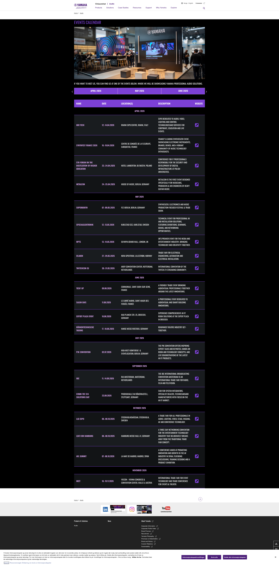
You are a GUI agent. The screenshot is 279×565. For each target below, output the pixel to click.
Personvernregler (16, 563)
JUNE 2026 (183, 90)
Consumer (199, 3)
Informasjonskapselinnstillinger (193, 557)
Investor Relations (147, 544)
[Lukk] (275, 557)
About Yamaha (146, 521)
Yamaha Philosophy (147, 536)
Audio (111, 4)
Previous (72, 88)
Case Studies (123, 7)
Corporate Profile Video (148, 528)
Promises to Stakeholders (149, 539)
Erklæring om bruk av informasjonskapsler (36, 563)
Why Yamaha (161, 7)
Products (98, 7)
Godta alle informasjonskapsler (235, 557)
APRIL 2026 (96, 90)
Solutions (110, 7)
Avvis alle (214, 557)
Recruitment (145, 534)
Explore (174, 7)
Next (206, 88)
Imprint (6, 563)
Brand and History (147, 541)
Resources (137, 7)
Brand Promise (146, 531)
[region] (139, 557)
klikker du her (136, 557)
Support (149, 7)
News (109, 521)
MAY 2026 (139, 90)
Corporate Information (148, 526)
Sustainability (145, 546)
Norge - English (188, 3)
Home (76, 13)
